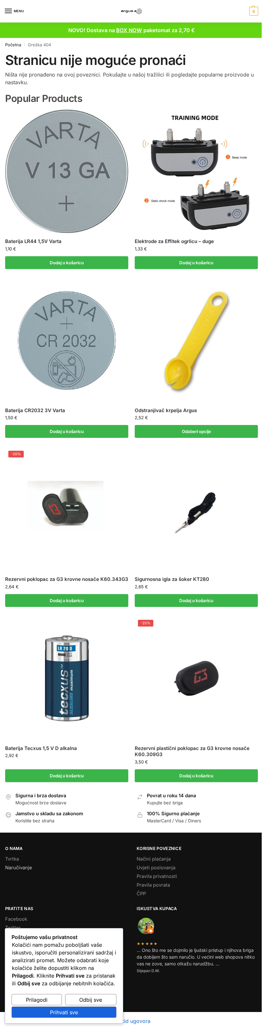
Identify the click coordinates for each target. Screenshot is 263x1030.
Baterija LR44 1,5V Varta (33, 241)
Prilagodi (36, 1000)
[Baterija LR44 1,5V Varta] (66, 171)
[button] (253, 11)
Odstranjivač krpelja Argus (166, 410)
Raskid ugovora (131, 1021)
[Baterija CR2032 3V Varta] (66, 340)
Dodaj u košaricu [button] (67, 262)
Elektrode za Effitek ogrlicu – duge (174, 241)
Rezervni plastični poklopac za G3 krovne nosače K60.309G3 (192, 751)
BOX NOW (129, 30)
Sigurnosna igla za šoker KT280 (172, 579)
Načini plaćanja (154, 859)
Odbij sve (90, 1000)
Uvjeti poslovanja (156, 868)
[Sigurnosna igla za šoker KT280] (196, 509)
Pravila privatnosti (157, 876)
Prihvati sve (64, 1012)
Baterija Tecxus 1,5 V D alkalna (41, 748)
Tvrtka (12, 859)
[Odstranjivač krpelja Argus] (196, 340)
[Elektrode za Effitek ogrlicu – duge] (196, 171)
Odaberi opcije (196, 431)
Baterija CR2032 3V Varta (35, 410)
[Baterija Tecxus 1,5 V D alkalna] (66, 678)
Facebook (16, 919)
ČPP (141, 894)
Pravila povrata (153, 885)
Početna (13, 44)
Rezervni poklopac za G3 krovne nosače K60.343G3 (66, 579)
